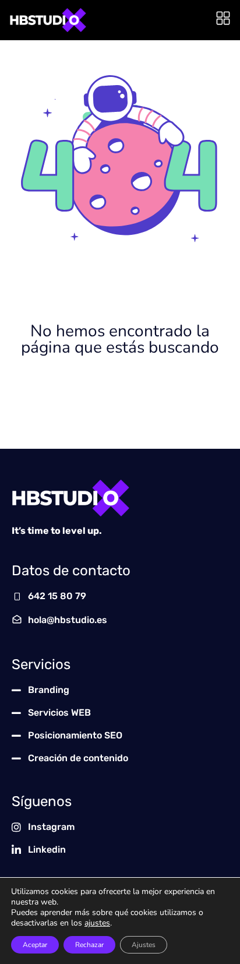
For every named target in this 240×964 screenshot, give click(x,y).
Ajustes (144, 944)
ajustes (97, 923)
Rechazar (89, 944)
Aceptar (35, 944)
